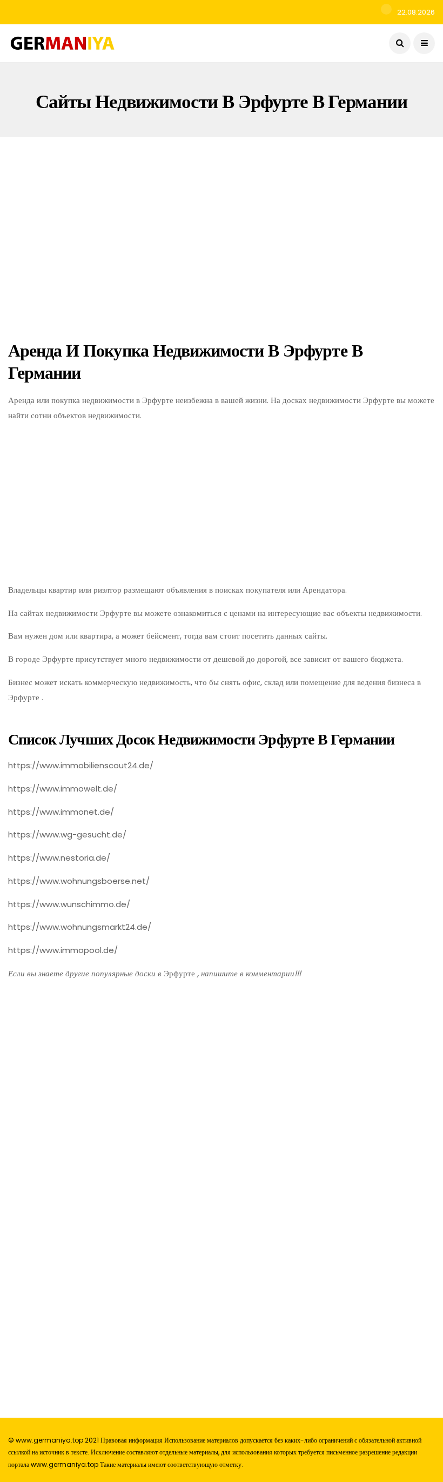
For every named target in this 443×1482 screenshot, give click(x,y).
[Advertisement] (221, 236)
